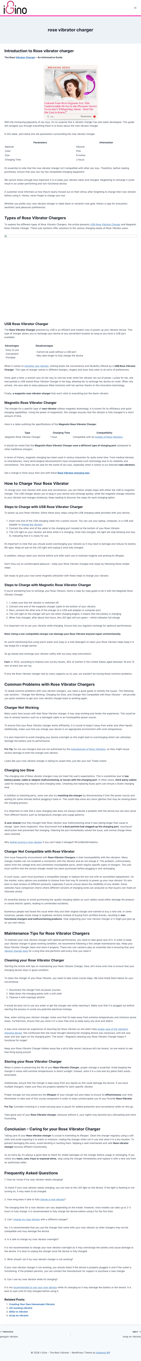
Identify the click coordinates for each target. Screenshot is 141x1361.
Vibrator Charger (25, 57)
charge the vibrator (31, 524)
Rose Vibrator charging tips (74, 473)
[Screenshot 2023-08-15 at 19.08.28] (70, 276)
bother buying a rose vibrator (26, 842)
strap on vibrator (19, 1315)
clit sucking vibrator (20, 1308)
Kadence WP (103, 1352)
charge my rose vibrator (27, 1219)
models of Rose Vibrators (109, 437)
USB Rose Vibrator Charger (105, 224)
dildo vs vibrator (18, 1311)
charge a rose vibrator (52, 1199)
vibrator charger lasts (16, 951)
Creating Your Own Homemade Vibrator (32, 1304)
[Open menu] (135, 8)
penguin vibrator (9, 1334)
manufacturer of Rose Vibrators (88, 749)
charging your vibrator (36, 366)
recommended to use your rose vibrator (35, 1287)
